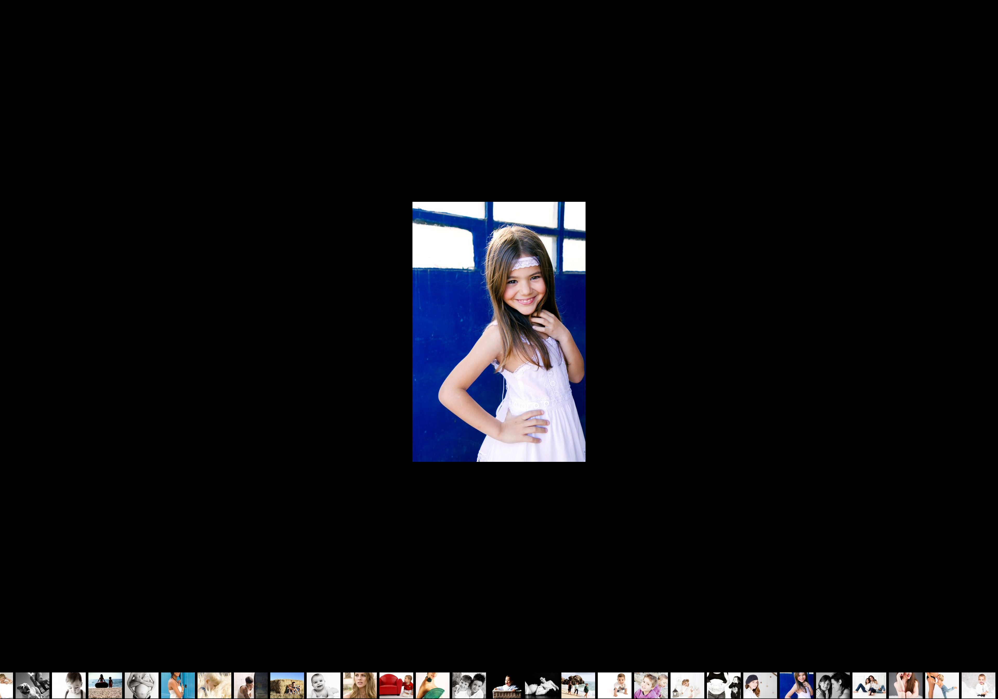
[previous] (9, 341)
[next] (989, 341)
